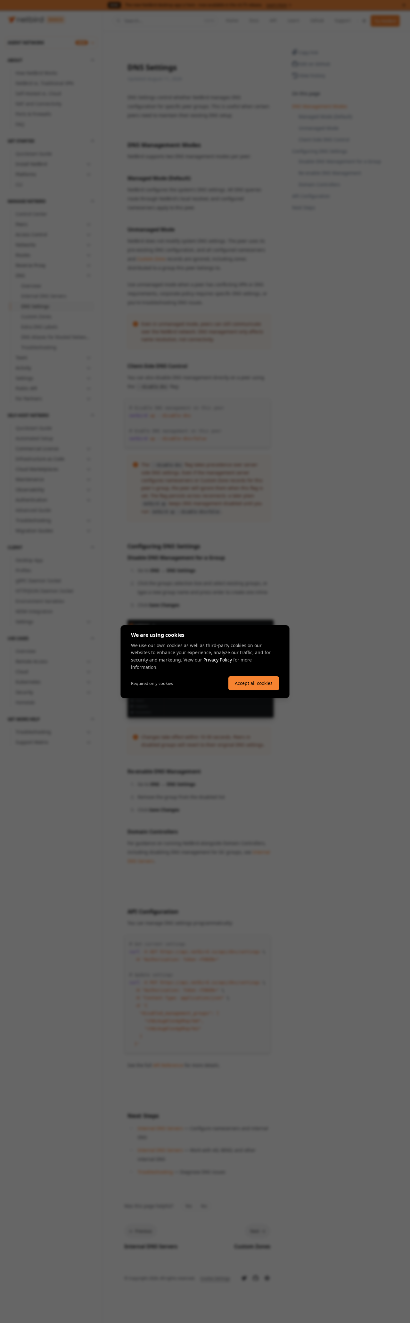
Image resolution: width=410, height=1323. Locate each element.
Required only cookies (152, 683)
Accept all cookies (254, 683)
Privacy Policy (217, 660)
